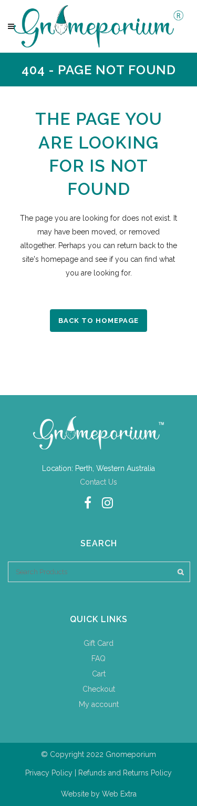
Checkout (98, 689)
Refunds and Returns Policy (125, 773)
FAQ (98, 658)
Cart (99, 674)
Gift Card (98, 643)
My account (99, 704)
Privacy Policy (48, 773)
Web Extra (119, 794)
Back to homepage (98, 321)
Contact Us (98, 482)
